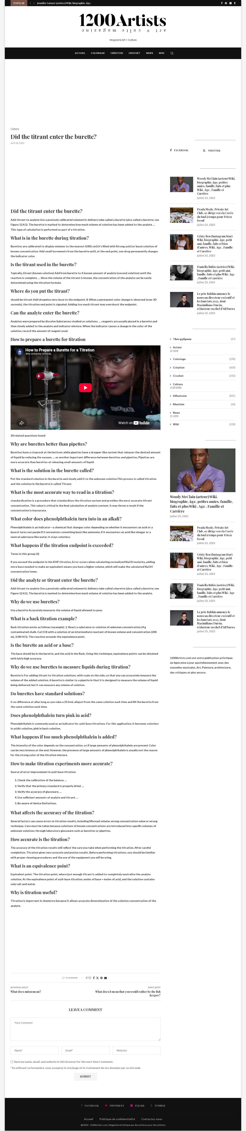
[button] (30, 3)
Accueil (80, 53)
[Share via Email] (105, 977)
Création (117, 53)
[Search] (172, 53)
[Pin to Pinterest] (101, 977)
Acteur (177, 347)
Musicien (204, 404)
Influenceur (204, 395)
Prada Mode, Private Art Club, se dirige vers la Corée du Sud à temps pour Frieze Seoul (215, 215)
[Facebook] (221, 3)
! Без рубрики (204, 339)
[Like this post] (89, 977)
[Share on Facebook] (94, 977)
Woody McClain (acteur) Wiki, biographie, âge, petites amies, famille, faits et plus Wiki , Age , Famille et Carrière (216, 186)
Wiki (161, 53)
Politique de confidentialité (117, 1119)
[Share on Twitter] (97, 977)
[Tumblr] (234, 3)
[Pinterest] (226, 3)
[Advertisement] (85, 99)
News (149, 53)
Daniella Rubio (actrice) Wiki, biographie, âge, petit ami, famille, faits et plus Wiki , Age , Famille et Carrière (216, 272)
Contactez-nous (151, 1119)
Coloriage (98, 53)
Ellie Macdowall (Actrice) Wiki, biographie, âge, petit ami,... (70, 5)
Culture (178, 384)
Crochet (134, 53)
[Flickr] (230, 3)
